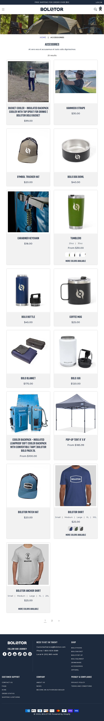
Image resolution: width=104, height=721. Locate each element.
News (39, 686)
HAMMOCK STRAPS (75, 108)
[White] (83, 254)
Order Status (8, 693)
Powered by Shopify (61, 714)
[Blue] (78, 254)
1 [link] (45, 620)
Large (79, 517)
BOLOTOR (46, 714)
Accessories (77, 666)
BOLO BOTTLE (28, 317)
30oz (80, 243)
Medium (69, 517)
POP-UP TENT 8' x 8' (76, 439)
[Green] (67, 254)
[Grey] (81, 528)
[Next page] (59, 621)
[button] (3, 9)
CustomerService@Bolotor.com (51, 647)
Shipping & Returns (11, 697)
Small (57, 517)
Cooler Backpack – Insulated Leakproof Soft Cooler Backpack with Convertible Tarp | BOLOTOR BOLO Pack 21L (28, 445)
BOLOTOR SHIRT (76, 512)
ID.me (4, 690)
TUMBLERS (75, 238)
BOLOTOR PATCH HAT (28, 512)
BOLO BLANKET (28, 378)
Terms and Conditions (81, 686)
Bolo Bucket (77, 651)
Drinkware (76, 662)
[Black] (72, 254)
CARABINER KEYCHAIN (28, 238)
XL (87, 517)
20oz (71, 243)
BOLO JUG (76, 378)
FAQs (4, 686)
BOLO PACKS (76, 648)
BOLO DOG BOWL (76, 176)
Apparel (75, 670)
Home (43, 37)
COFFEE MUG (76, 317)
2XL (47, 596)
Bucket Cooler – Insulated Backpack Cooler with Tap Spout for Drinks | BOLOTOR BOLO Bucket (28, 111)
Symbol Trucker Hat (28, 176)
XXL (95, 517)
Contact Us (7, 682)
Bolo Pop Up (77, 655)
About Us (41, 682)
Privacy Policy (78, 682)
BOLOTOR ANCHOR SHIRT (28, 590)
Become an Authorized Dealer (51, 690)
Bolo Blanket (77, 659)
